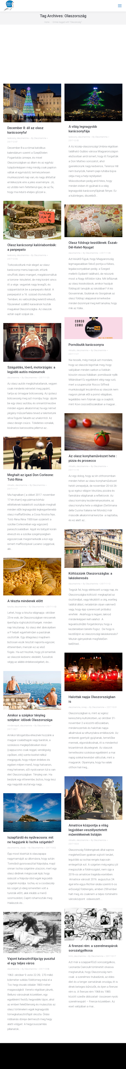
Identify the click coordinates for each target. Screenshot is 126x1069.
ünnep (84, 707)
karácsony (11, 138)
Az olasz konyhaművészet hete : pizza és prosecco (93, 458)
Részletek (74, 1064)
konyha (10, 607)
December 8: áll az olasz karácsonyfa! (25, 130)
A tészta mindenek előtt (25, 601)
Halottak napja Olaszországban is (92, 699)
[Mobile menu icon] (120, 6)
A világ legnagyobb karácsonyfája (83, 129)
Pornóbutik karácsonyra (86, 345)
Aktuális (72, 350)
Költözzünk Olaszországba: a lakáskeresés (90, 575)
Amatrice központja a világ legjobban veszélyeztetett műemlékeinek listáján (88, 829)
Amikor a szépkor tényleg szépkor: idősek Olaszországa (29, 717)
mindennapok (13, 725)
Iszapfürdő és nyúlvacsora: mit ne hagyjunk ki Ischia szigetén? (30, 839)
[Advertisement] (63, 57)
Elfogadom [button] (112, 1058)
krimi (71, 956)
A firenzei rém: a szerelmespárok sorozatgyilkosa (93, 948)
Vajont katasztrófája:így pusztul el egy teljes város (31, 961)
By (38, 138)
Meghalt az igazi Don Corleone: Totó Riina (30, 477)
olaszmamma (23, 138)
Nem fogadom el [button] (57, 1064)
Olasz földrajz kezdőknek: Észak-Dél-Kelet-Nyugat (93, 245)
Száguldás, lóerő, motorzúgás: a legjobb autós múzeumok (31, 369)
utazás (23, 848)
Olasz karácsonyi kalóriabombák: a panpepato (31, 247)
